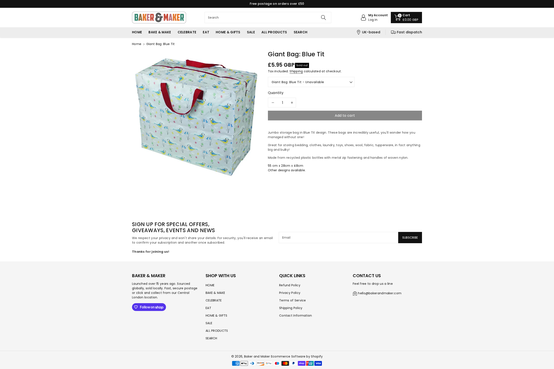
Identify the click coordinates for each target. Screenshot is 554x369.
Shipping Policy (291, 308)
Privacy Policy (289, 293)
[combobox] (268, 17)
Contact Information (295, 315)
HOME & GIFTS (216, 315)
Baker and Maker (257, 356)
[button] (406, 17)
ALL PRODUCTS (217, 331)
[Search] (323, 17)
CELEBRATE (214, 300)
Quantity (276, 92)
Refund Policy (289, 285)
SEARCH (211, 338)
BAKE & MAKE (215, 293)
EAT (208, 308)
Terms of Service (292, 300)
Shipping (296, 71)
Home (136, 44)
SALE (209, 323)
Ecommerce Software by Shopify (297, 356)
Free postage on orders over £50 (277, 4)
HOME (210, 285)
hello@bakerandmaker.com (379, 293)
